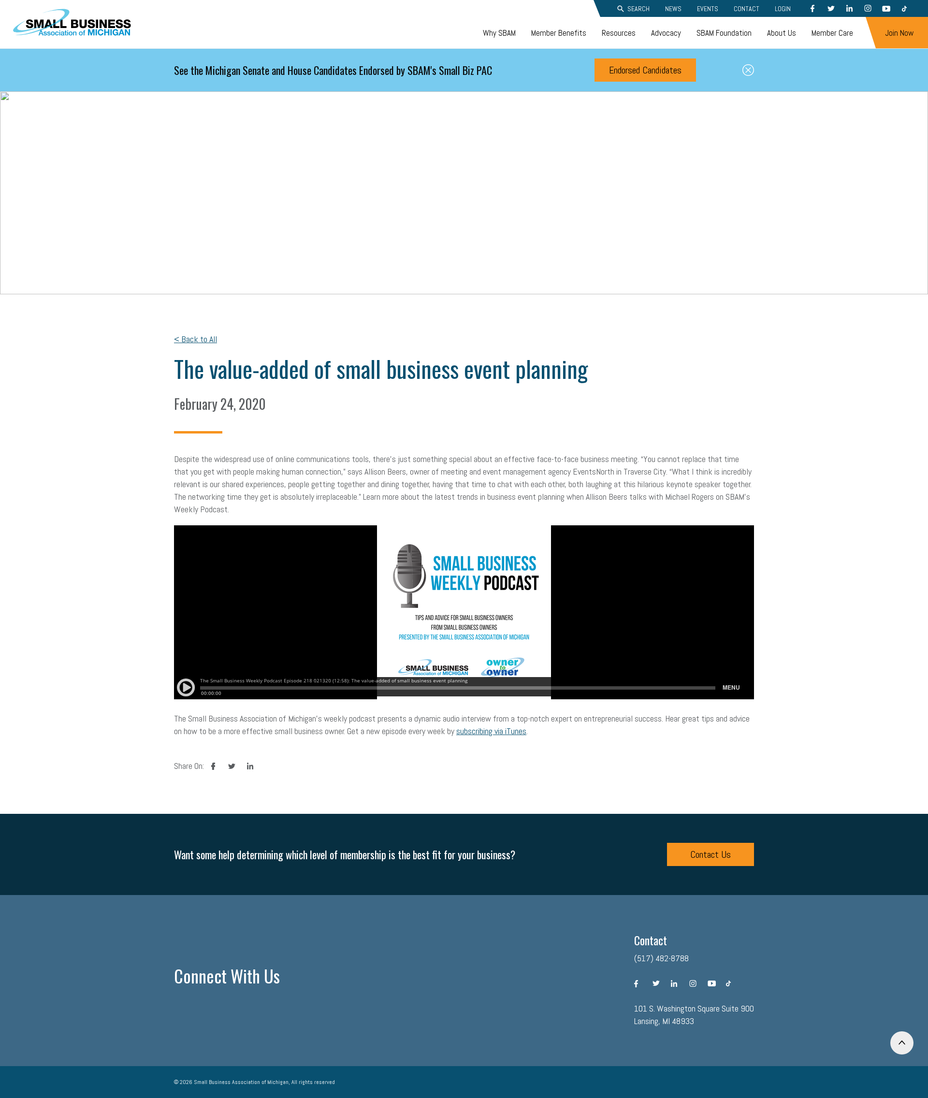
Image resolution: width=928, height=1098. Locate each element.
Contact (746, 8)
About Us (781, 33)
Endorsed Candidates (645, 70)
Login (783, 8)
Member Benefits (558, 33)
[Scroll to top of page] (902, 1043)
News (673, 8)
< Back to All (195, 339)
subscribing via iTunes (491, 731)
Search (638, 8)
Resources (619, 33)
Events (707, 8)
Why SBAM (499, 33)
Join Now (899, 33)
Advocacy (666, 33)
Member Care (832, 33)
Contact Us (710, 854)
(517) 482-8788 (661, 958)
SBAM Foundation (724, 33)
